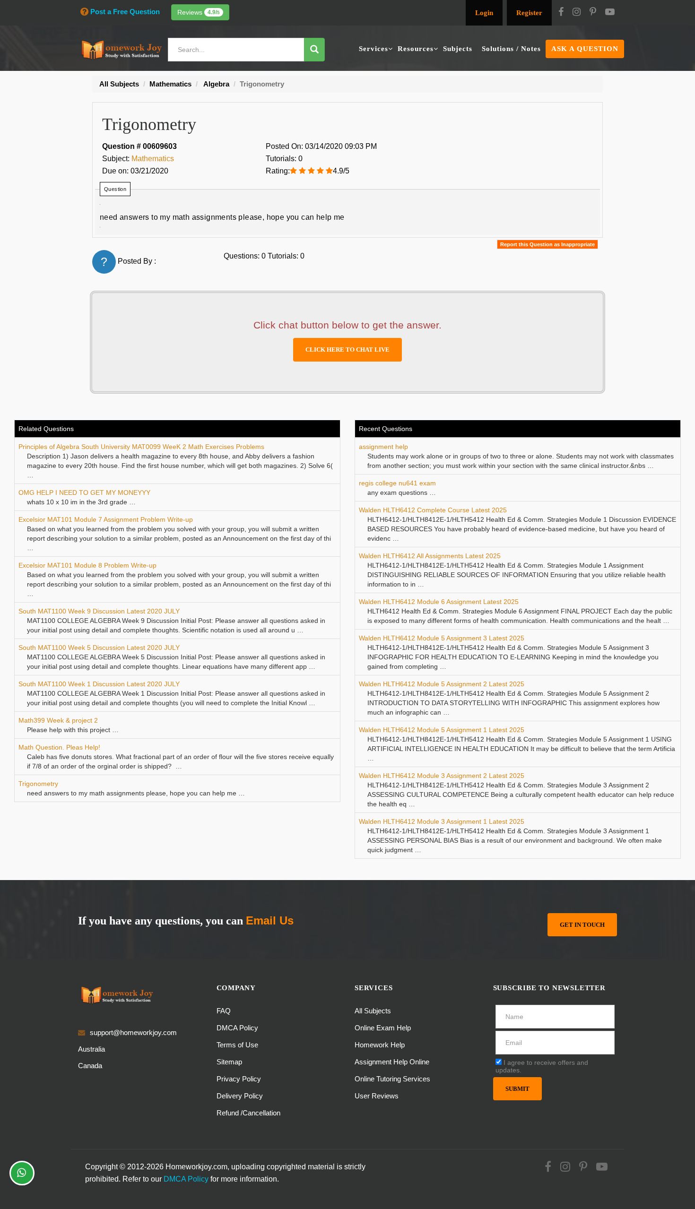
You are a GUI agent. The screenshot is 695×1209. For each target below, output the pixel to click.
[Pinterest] (593, 13)
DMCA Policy (237, 1028)
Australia (91, 1049)
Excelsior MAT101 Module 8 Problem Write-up (87, 565)
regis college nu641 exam (397, 483)
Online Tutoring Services (392, 1079)
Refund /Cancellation (248, 1113)
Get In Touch (582, 924)
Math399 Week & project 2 (58, 720)
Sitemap (229, 1062)
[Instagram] (576, 13)
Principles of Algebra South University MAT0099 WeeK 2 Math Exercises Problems (141, 446)
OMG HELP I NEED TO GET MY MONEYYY (84, 492)
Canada (90, 1066)
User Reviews (377, 1096)
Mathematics (152, 159)
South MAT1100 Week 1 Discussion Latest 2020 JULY (99, 684)
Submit (517, 1088)
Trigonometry (38, 783)
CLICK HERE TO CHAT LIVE (347, 349)
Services (373, 48)
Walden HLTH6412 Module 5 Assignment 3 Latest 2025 (441, 638)
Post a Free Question (125, 12)
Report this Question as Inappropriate (547, 244)
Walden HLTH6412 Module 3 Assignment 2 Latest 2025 (441, 775)
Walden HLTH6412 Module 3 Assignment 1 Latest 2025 (441, 821)
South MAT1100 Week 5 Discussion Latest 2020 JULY (99, 647)
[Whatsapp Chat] (22, 1173)
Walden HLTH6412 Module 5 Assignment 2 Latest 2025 (441, 684)
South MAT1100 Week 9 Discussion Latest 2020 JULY (99, 611)
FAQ (224, 1011)
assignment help (383, 446)
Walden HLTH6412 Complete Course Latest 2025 (433, 510)
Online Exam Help (383, 1028)
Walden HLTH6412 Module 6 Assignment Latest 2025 (439, 601)
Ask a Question (584, 48)
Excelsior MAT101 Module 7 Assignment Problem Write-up (105, 519)
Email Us (270, 920)
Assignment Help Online (392, 1062)
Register (529, 13)
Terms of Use (237, 1045)
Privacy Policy (239, 1079)
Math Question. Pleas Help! (59, 747)
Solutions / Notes (511, 48)
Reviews (198, 12)
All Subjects (373, 1011)
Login (484, 13)
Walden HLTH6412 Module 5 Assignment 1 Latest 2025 (441, 730)
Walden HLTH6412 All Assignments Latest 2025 (430, 556)
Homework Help (380, 1045)
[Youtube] (610, 13)
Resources (416, 48)
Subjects (457, 48)
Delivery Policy (240, 1096)
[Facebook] (561, 13)
